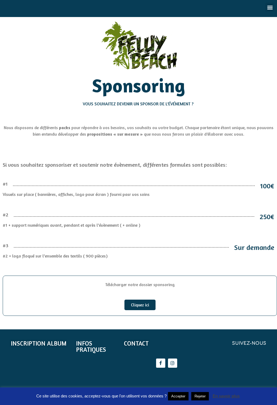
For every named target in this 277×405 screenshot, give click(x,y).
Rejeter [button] (200, 396)
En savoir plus (226, 396)
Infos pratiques (91, 346)
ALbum (57, 343)
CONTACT (136, 343)
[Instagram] (172, 363)
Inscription (28, 343)
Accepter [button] (178, 396)
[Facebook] (160, 363)
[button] (140, 305)
